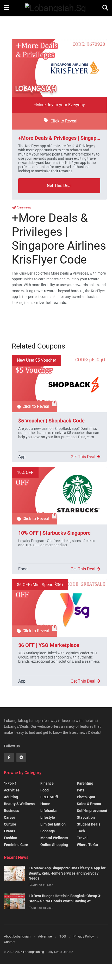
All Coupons (21, 208)
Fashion (10, 838)
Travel (82, 838)
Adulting (11, 797)
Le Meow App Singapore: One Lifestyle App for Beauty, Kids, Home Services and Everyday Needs (67, 873)
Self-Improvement (92, 810)
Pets (80, 790)
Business (11, 810)
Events (9, 831)
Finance (47, 783)
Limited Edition (53, 824)
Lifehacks (48, 810)
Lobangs (47, 831)
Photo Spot (86, 797)
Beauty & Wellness (19, 804)
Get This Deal (59, 185)
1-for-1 (10, 783)
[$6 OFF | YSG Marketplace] (59, 608)
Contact (9, 942)
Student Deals (88, 824)
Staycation (86, 817)
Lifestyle (47, 817)
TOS (62, 936)
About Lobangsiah (17, 936)
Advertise (45, 936)
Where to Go (87, 845)
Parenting (85, 783)
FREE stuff (49, 797)
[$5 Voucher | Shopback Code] (59, 383)
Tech (81, 831)
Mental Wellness (54, 838)
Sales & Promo (89, 804)
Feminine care (16, 845)
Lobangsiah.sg (33, 952)
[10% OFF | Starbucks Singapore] (59, 495)
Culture (10, 824)
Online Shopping (54, 845)
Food (23, 568)
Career (9, 817)
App (22, 456)
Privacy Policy (83, 936)
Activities (12, 790)
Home (45, 804)
